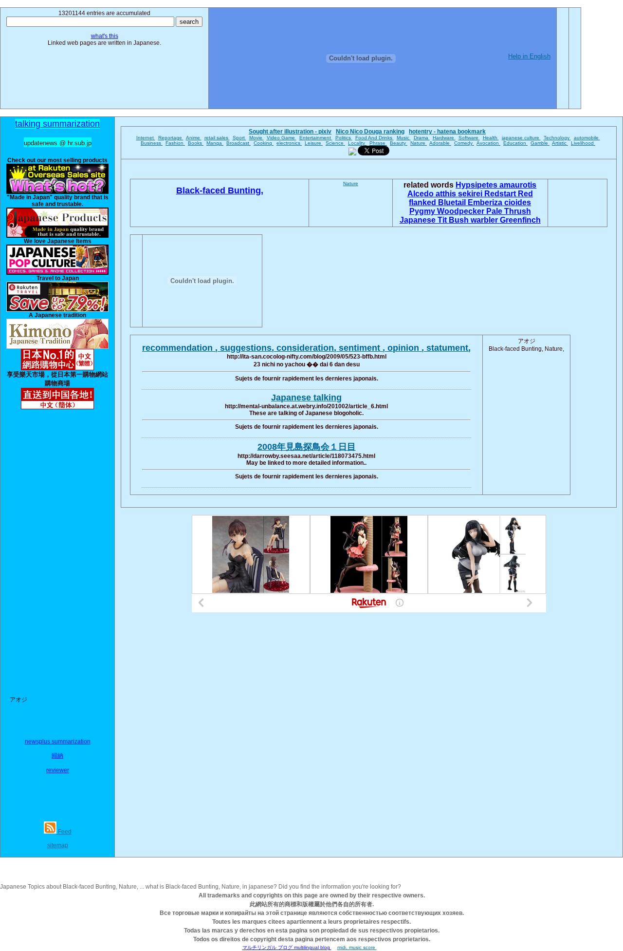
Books (195, 143)
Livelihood (583, 143)
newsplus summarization (58, 741)
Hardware (444, 137)
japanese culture (521, 137)
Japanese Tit (424, 220)
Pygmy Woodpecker (447, 211)
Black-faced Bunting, (219, 190)
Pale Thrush (508, 211)
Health (491, 137)
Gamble (540, 143)
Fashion (175, 143)
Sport (239, 137)
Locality (357, 143)
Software (469, 137)
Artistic (560, 143)
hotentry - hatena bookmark (447, 131)
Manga (214, 143)
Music (404, 137)
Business (152, 143)
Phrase (378, 143)
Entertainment (315, 137)
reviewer (57, 770)
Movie (256, 137)
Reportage (170, 137)
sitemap (57, 845)
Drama (422, 137)
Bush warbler (474, 220)
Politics (343, 137)
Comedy (464, 143)
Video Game (281, 137)
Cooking (264, 143)
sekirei (471, 194)
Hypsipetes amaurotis (496, 185)
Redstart (501, 194)
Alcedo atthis (432, 194)
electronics (289, 143)
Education (515, 143)
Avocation (488, 143)
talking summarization (57, 124)
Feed (64, 831)
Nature (418, 143)
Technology (557, 137)
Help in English (529, 56)
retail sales (217, 137)
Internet (145, 137)
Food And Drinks (374, 137)
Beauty (398, 143)
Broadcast (238, 143)
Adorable (440, 143)
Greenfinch (520, 220)
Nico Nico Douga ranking (370, 131)
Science (335, 143)
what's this (104, 36)
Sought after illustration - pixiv (290, 131)
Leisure (314, 143)
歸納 (57, 755)
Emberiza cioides (499, 202)
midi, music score (357, 947)
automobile (587, 137)
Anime (194, 137)
